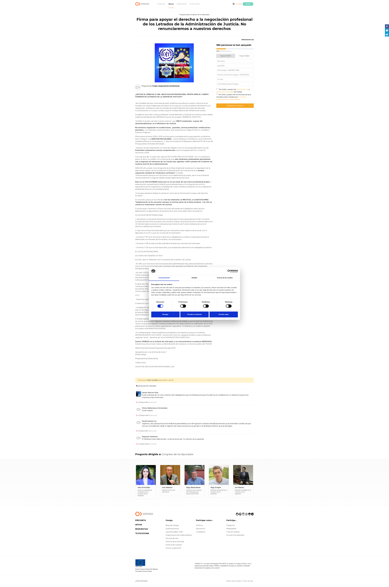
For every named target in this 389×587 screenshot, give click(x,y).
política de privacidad (225, 92)
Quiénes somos (172, 529)
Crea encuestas (232, 532)
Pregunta (161, 4)
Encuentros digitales (235, 535)
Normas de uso (172, 538)
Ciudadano (200, 532)
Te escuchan (195, 4)
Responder (143, 402)
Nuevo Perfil (226, 56)
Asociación (200, 529)
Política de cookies (174, 545)
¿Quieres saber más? (174, 532)
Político (199, 525)
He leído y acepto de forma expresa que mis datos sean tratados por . (233, 97)
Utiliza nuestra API (173, 548)
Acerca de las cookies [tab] (225, 278)
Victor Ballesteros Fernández (154, 408)
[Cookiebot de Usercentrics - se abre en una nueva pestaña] (229, 271)
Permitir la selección (194, 314)
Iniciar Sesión (244, 56)
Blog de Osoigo (172, 525)
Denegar (165, 314)
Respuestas (181, 4)
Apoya (171, 4)
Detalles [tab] (194, 278)
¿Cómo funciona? (141, 581)
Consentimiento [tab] (164, 278)
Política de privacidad (175, 542)
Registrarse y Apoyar (235, 106)
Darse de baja (248, 581)
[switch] (183, 306)
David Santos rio (149, 421)
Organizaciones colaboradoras (179, 535)
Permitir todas (224, 314)
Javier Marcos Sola (150, 393)
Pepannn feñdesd (150, 437)
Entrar (248, 4)
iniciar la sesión (152, 380)
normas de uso (242, 89)
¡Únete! (239, 4)
